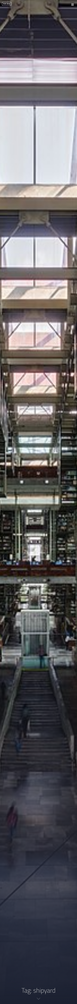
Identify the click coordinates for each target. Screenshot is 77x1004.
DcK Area (6, 4)
